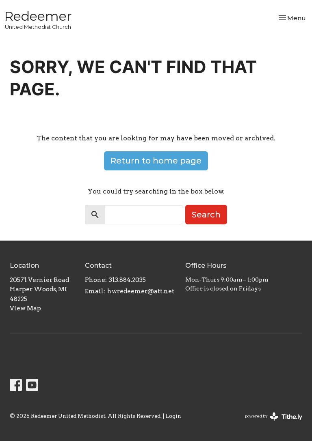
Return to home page (156, 161)
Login (173, 416)
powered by (269, 422)
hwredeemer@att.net (140, 291)
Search (206, 214)
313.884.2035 (127, 280)
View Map (25, 308)
